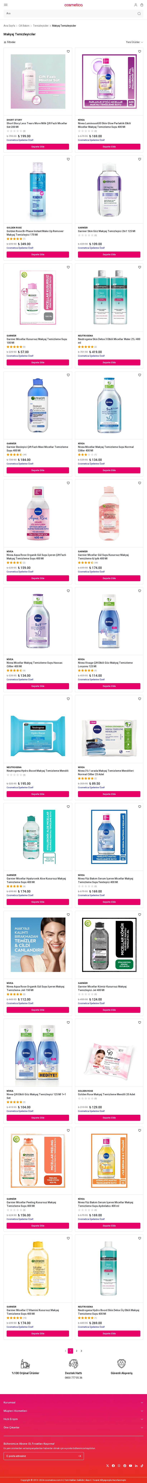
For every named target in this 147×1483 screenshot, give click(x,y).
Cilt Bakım (24, 26)
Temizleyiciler (41, 26)
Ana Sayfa (9, 26)
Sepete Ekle (37, 146)
